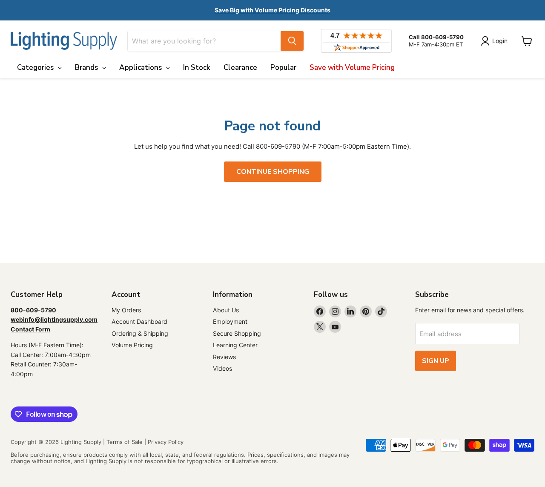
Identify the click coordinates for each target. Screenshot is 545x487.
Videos (222, 368)
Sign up (435, 361)
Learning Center (235, 345)
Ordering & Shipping (140, 333)
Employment (230, 321)
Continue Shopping (272, 171)
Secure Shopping (237, 333)
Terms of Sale (124, 441)
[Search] (292, 41)
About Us (226, 310)
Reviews (224, 356)
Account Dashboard (139, 321)
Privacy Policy (166, 441)
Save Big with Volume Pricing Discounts (272, 10)
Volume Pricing (132, 345)
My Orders (126, 310)
